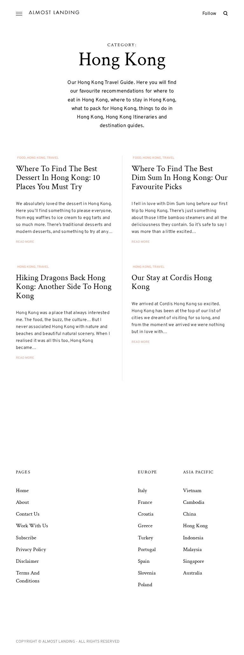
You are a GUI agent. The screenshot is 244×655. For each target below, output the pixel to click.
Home (22, 490)
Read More (25, 242)
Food (21, 158)
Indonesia (193, 537)
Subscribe (26, 537)
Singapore (193, 561)
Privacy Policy (31, 549)
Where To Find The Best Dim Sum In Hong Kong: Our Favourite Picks (180, 177)
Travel (53, 158)
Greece (145, 525)
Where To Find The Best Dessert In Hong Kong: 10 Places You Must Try (58, 177)
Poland (145, 584)
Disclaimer (27, 561)
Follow (209, 14)
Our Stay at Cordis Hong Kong (172, 282)
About (22, 502)
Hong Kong (36, 158)
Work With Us (32, 525)
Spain (144, 561)
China (189, 514)
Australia (192, 572)
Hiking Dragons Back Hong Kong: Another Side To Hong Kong (64, 286)
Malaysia (192, 549)
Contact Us (27, 514)
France (145, 502)
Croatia (145, 514)
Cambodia (193, 502)
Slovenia (147, 572)
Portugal (147, 549)
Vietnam (192, 490)
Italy (142, 490)
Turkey (145, 537)
